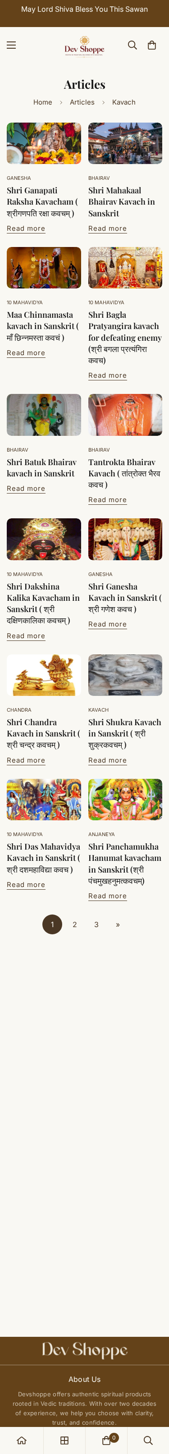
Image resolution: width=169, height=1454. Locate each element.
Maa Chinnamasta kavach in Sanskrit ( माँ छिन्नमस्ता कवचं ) (43, 326)
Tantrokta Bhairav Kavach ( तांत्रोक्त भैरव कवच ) (124, 473)
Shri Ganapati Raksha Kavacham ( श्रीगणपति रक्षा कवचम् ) (42, 201)
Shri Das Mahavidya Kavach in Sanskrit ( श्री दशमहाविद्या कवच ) (43, 857)
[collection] (64, 1440)
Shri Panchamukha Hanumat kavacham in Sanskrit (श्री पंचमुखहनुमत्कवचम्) (124, 863)
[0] (152, 45)
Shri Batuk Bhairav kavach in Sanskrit (41, 468)
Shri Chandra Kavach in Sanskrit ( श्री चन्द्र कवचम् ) (43, 733)
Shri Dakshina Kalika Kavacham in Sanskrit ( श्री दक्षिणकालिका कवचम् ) (43, 603)
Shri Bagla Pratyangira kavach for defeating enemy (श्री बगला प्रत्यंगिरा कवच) (124, 337)
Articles (82, 102)
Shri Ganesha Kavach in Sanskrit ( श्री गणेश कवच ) (125, 597)
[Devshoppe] (84, 45)
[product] (21, 1440)
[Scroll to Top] (153, 1406)
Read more (26, 228)
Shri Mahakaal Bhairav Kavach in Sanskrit (121, 201)
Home (42, 102)
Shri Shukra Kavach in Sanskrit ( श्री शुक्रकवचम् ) (124, 733)
